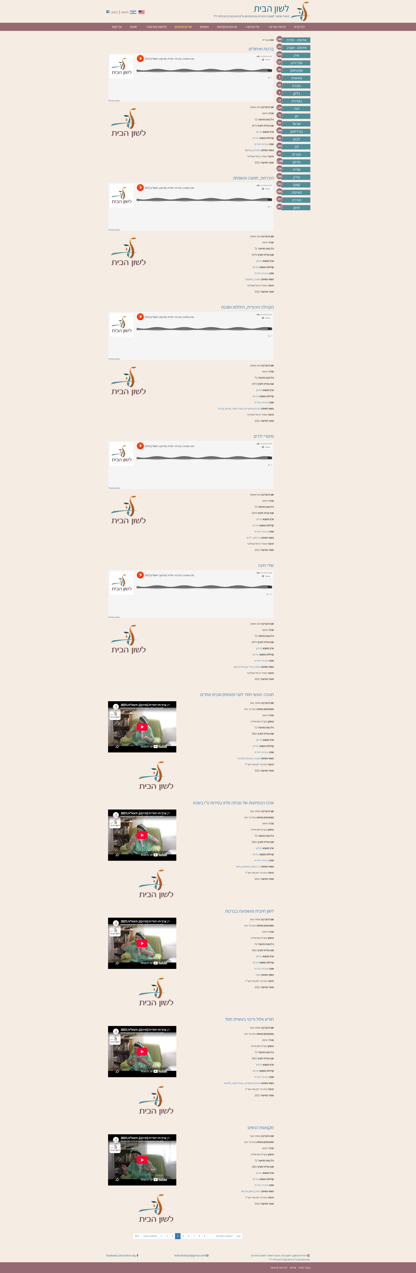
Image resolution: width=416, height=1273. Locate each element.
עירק (296, 177)
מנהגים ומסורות (252, 408)
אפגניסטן (296, 70)
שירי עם (249, 667)
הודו (296, 108)
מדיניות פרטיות (279, 1267)
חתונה (257, 279)
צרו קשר (116, 27)
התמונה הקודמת (224, 1236)
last (238, 1236)
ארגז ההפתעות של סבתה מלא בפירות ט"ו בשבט (233, 803)
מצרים (296, 154)
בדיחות (256, 537)
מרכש (256, 138)
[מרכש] (141, 12)
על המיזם (253, 27)
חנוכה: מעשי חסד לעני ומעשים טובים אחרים (237, 694)
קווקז (296, 184)
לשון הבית (271, 8)
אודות (293, 1267)
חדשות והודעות (157, 27)
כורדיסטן (297, 131)
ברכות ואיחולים (261, 49)
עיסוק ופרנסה (247, 1191)
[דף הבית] (300, 11)
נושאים (204, 27)
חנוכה (257, 758)
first (137, 1236)
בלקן (296, 93)
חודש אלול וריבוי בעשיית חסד (249, 1019)
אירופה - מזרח (296, 40)
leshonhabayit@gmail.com (189, 1255)
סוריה (296, 169)
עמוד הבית (304, 1267)
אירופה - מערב (296, 47)
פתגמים (256, 150)
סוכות (228, 408)
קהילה (221, 408)
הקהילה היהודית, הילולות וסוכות (247, 307)
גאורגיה (296, 101)
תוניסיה (297, 192)
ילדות (249, 537)
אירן (296, 55)
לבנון (296, 139)
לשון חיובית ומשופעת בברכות (249, 911)
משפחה (249, 279)
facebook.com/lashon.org (121, 1255)
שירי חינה (266, 565)
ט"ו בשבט (255, 866)
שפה (271, 40)
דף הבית (299, 27)
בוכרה (296, 85)
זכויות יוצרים (277, 27)
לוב (296, 146)
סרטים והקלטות (227, 27)
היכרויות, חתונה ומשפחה (253, 178)
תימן (296, 207)
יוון (296, 116)
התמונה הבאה (150, 1236)
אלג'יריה (296, 62)
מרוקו (296, 162)
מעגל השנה (237, 408)
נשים (238, 866)
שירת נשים (239, 667)
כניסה (114, 12)
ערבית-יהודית (261, 144)
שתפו (133, 27)
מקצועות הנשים (261, 1127)
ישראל (296, 123)
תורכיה (296, 200)
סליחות (227, 1083)
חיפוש (124, 12)
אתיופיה (296, 78)
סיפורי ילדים (264, 436)
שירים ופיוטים (183, 27)
